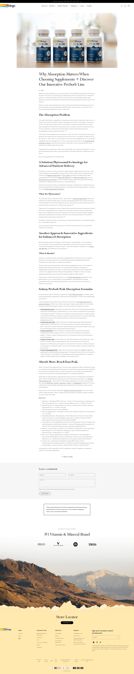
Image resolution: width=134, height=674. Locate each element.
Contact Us (39, 637)
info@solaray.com (78, 633)
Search (20, 635)
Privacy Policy (46, 660)
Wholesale (39, 647)
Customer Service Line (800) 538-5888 (79, 639)
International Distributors (58, 641)
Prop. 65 (56, 660)
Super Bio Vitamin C (65, 177)
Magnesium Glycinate (53, 175)
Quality (57, 635)
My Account (76, 635)
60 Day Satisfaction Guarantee (41, 634)
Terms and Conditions (42, 642)
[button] (52, 6)
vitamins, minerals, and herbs (72, 390)
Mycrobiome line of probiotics (48, 179)
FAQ (38, 640)
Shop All (20, 633)
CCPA (51, 660)
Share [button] (42, 90)
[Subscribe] (118, 637)
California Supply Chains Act (87, 660)
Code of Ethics (76, 660)
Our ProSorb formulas (75, 294)
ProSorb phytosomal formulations (54, 189)
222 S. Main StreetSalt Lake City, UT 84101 (79, 643)
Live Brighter (58, 633)
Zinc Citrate (66, 175)
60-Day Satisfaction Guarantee (65, 660)
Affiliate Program (59, 638)
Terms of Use (39, 660)
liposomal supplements (80, 198)
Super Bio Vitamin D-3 (80, 177)
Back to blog (68, 457)
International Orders (60, 644)
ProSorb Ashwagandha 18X (48, 350)
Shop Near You (67, 622)
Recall (38, 644)
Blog (19, 638)
